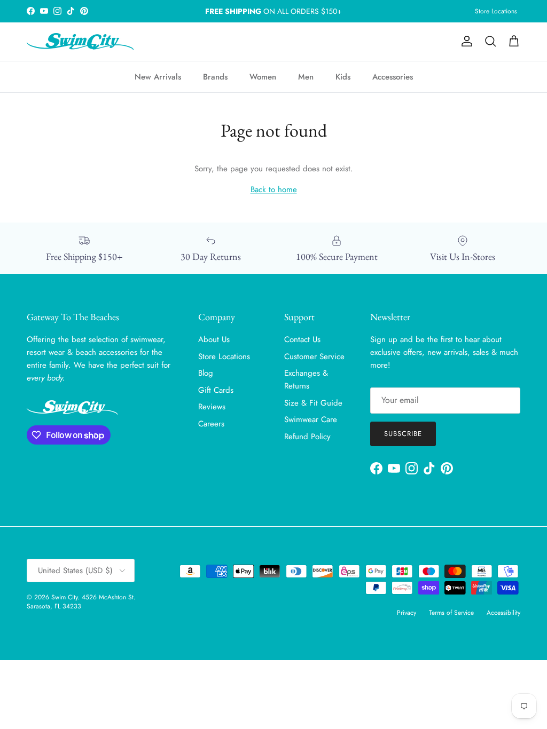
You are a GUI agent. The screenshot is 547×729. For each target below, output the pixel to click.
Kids (342, 77)
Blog (205, 373)
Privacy (406, 612)
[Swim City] (80, 41)
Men (306, 77)
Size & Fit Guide (313, 403)
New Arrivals (158, 77)
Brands (215, 77)
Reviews (211, 407)
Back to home (274, 189)
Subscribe (403, 434)
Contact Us (302, 339)
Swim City (64, 597)
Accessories (392, 77)
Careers (211, 424)
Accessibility (503, 612)
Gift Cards (215, 390)
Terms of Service (451, 612)
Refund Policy (307, 436)
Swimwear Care (310, 419)
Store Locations (496, 11)
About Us (214, 339)
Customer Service (314, 356)
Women (262, 77)
